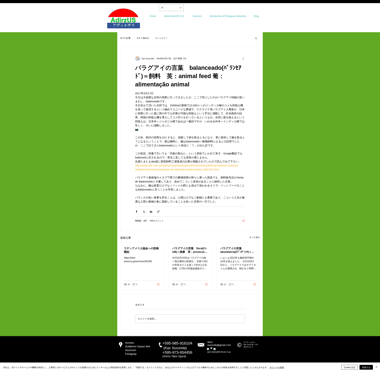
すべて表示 (254, 237)
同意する (366, 367)
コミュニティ (161, 38)
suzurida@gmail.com (219, 345)
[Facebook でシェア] (136, 211)
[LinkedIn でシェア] (151, 211)
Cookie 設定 (349, 367)
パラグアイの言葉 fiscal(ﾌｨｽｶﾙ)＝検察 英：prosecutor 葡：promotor (190, 250)
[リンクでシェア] (158, 211)
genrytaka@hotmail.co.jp (219, 352)
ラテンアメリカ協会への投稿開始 (141, 250)
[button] (256, 38)
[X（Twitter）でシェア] (143, 211)
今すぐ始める (143, 38)
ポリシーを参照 (277, 367)
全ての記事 (125, 38)
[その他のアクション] (243, 58)
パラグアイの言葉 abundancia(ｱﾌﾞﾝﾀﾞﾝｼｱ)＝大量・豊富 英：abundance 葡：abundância (238, 250)
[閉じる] (376, 367)
